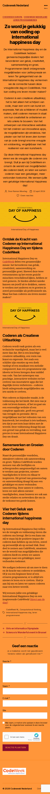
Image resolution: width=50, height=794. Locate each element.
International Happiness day (18, 612)
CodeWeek (8, 261)
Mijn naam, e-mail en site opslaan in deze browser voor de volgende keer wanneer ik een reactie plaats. (26, 725)
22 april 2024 (39, 191)
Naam (6, 686)
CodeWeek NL (12, 609)
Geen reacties (26, 195)
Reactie (7, 661)
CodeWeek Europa (12, 17)
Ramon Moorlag (20, 191)
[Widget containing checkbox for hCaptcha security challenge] (22, 737)
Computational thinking (30, 609)
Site (4, 710)
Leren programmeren (25, 20)
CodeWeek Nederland (35, 17)
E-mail (6, 698)
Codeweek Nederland (16, 5)
